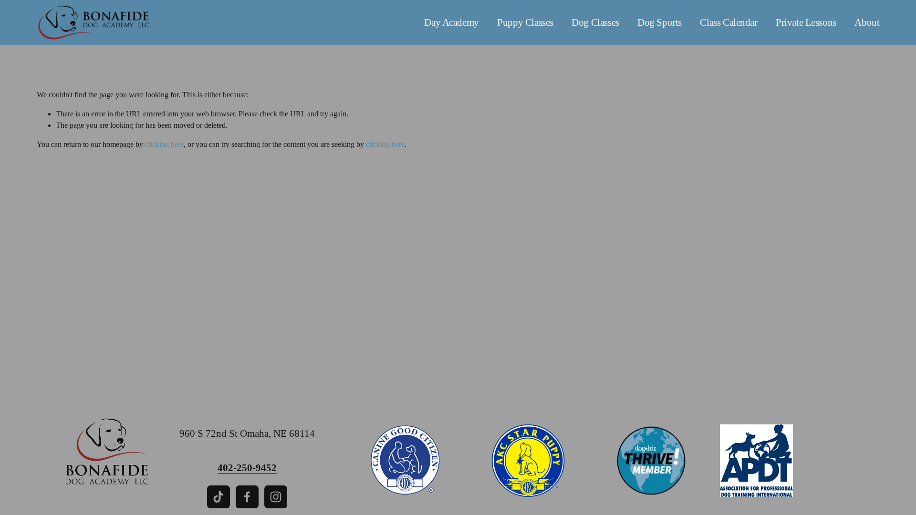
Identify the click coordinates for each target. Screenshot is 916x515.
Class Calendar (728, 22)
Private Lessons (806, 22)
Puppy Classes (525, 22)
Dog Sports (659, 22)
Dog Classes (595, 22)
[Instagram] (275, 496)
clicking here (164, 144)
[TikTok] (218, 496)
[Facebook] (247, 496)
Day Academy (451, 22)
